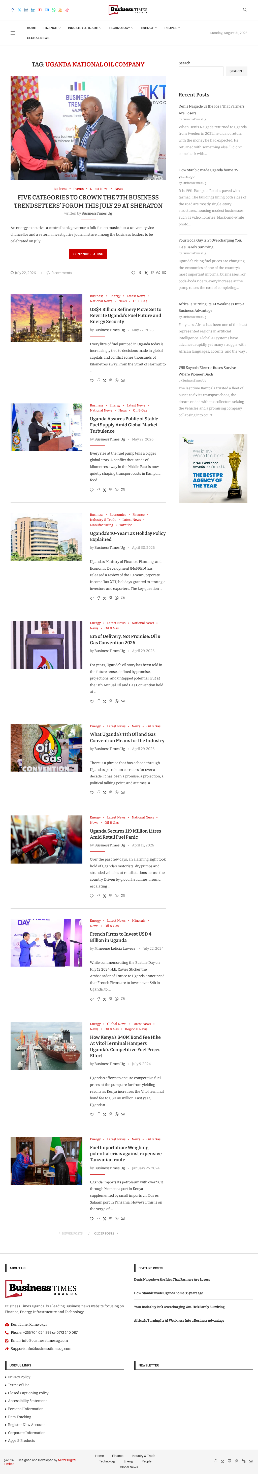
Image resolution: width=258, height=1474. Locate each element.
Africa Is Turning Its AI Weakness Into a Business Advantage (179, 1320)
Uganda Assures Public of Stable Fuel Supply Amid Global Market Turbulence (124, 425)
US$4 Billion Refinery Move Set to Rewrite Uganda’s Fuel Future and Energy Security (125, 316)
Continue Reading (88, 254)
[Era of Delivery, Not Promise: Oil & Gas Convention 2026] (46, 645)
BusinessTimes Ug (97, 213)
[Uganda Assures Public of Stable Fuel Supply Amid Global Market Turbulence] (46, 427)
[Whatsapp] (53, 10)
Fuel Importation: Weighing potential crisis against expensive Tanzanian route (126, 1154)
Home (31, 28)
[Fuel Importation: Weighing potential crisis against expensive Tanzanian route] (46, 1161)
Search (184, 63)
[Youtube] (40, 10)
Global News (38, 38)
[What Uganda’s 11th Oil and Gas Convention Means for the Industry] (46, 748)
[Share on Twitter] (146, 273)
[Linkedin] (33, 10)
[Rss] (60, 10)
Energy (147, 28)
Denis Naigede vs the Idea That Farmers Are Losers (172, 1279)
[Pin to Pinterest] (152, 273)
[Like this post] (133, 273)
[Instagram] (26, 10)
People (171, 28)
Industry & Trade (83, 28)
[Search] (244, 10)
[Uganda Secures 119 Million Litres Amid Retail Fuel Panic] (46, 839)
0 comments (61, 273)
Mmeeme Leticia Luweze (115, 948)
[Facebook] (13, 10)
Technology (119, 28)
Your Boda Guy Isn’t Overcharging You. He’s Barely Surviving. (179, 1307)
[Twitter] (19, 10)
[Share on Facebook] (140, 273)
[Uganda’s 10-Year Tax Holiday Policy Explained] (46, 537)
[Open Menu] (13, 33)
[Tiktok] (67, 10)
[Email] (47, 10)
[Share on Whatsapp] (158, 273)
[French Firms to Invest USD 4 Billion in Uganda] (46, 943)
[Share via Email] (164, 273)
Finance (50, 28)
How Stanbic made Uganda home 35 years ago (168, 1293)
